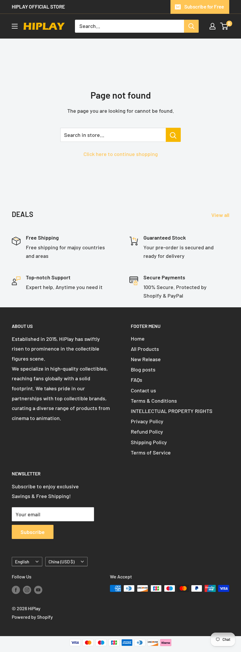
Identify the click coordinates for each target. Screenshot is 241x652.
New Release (146, 359)
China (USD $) (61, 561)
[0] (224, 26)
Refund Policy (147, 431)
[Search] (191, 26)
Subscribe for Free (204, 6)
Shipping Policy (149, 442)
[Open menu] (15, 26)
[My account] (212, 26)
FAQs (136, 379)
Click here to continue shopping (120, 154)
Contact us (143, 390)
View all (220, 215)
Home (138, 338)
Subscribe (33, 532)
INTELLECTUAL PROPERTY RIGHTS (171, 411)
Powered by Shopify (32, 617)
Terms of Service (151, 452)
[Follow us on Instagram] (27, 589)
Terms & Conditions (154, 400)
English (22, 561)
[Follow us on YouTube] (38, 589)
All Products (145, 349)
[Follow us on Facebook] (16, 589)
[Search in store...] (173, 135)
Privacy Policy (147, 421)
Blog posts (143, 369)
